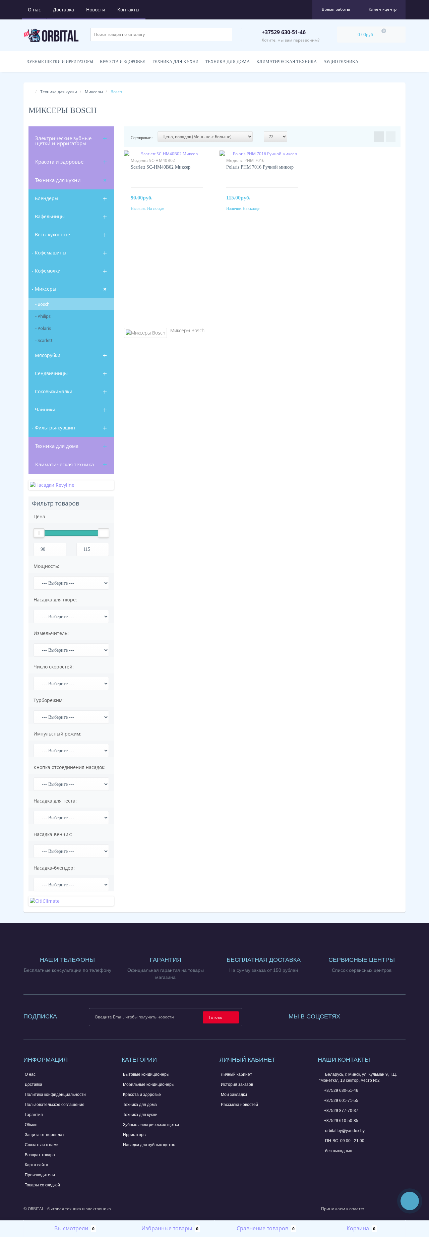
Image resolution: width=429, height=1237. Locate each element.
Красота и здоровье (122, 61)
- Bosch (42, 304)
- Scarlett (44, 340)
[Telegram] (333, 1162)
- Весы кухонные (51, 234)
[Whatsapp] (322, 1161)
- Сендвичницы (50, 373)
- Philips (43, 316)
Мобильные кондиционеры (149, 1084)
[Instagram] (363, 1015)
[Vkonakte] (372, 1015)
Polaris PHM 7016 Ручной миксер (260, 167)
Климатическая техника (64, 464)
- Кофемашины (49, 252)
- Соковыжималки (52, 391)
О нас (34, 9)
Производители (40, 1175)
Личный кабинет (236, 1074)
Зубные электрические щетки (151, 1124)
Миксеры (94, 92)
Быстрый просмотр (166, 158)
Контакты (128, 9)
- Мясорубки (46, 355)
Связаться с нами (42, 1144)
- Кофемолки (46, 271)
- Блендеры (45, 198)
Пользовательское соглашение (54, 1104)
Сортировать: (142, 137)
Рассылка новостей (239, 1104)
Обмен (31, 1124)
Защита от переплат (44, 1134)
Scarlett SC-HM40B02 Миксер (160, 167)
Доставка (63, 9)
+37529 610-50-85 (341, 1120)
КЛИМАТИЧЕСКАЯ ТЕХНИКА (286, 61)
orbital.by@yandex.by (344, 1130)
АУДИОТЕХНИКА (340, 61)
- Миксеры (44, 289)
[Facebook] (354, 1015)
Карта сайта (36, 1165)
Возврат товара (40, 1155)
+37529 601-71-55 (341, 1100)
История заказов (237, 1084)
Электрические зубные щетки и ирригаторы (63, 140)
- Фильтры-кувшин (53, 427)
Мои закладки (234, 1094)
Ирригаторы (134, 1134)
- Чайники (43, 409)
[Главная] (30, 92)
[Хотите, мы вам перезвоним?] (409, 1201)
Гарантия (34, 1114)
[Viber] (344, 1163)
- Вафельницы (48, 216)
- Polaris (43, 328)
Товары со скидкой (42, 1185)
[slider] (39, 533)
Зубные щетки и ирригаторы (60, 61)
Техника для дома (227, 61)
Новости (95, 9)
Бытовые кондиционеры (146, 1074)
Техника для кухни (175, 61)
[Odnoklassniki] (381, 1015)
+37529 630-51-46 (341, 1090)
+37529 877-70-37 (341, 1110)
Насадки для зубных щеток (149, 1144)
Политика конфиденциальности (55, 1094)
